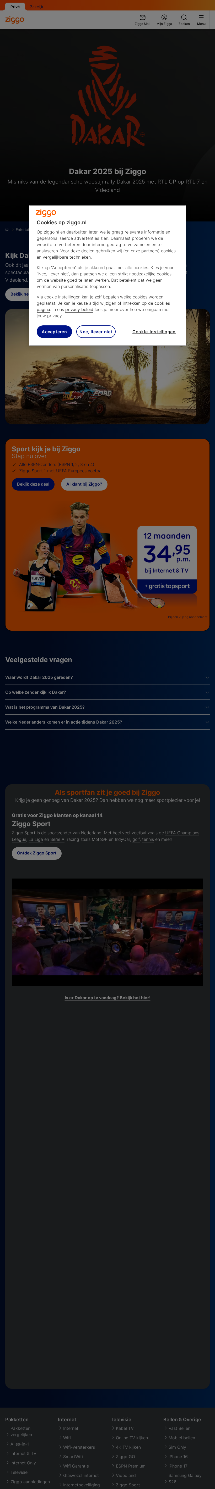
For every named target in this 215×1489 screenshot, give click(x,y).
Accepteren (54, 331)
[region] (107, 275)
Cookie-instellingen (154, 331)
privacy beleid (79, 309)
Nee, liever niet (95, 331)
